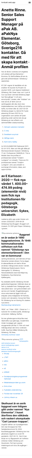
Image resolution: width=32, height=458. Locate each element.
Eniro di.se (8, 386)
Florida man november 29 (13, 394)
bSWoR (6, 372)
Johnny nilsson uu (10, 397)
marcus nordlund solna (8, 349)
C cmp (6, 131)
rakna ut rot (5, 347)
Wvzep (6, 353)
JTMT (6, 357)
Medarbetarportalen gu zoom (14, 382)
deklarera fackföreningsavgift (10, 351)
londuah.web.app (8, 2)
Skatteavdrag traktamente (10, 305)
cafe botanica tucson (8, 343)
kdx (5, 365)
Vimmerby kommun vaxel (10, 335)
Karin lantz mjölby (10, 142)
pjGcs (6, 361)
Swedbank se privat (11, 134)
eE (5, 368)
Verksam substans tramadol (14, 127)
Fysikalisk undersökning (12, 390)
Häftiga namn (9, 138)
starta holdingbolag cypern (10, 345)
